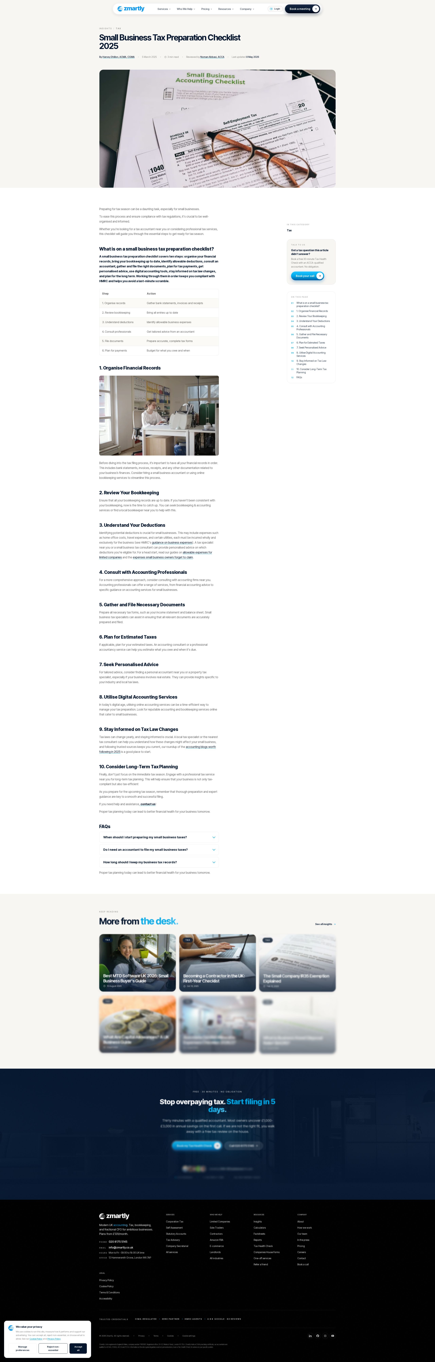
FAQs (299, 377)
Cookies (170, 1336)
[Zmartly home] (129, 9)
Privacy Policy (53, 1338)
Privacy (141, 1336)
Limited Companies (220, 1221)
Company (245, 9)
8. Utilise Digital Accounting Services (311, 354)
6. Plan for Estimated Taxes (311, 342)
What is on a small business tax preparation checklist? (312, 304)
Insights (105, 28)
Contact (301, 1258)
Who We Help (184, 9)
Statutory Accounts (176, 1233)
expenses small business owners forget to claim (163, 557)
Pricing (205, 9)
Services (163, 9)
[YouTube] (333, 1336)
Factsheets (259, 1233)
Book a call (303, 1264)
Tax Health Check (263, 1246)
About (300, 1221)
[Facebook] (318, 1336)
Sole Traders (216, 1227)
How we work (304, 1227)
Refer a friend (261, 1264)
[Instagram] (325, 1336)
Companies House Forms (267, 1252)
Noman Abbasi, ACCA (212, 56)
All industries (216, 1258)
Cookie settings (188, 1336)
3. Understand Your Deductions (313, 321)
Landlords (215, 1252)
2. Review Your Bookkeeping (312, 316)
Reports (258, 1239)
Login (277, 8)
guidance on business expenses (172, 542)
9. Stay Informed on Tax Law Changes (311, 362)
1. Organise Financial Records (312, 311)
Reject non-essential (53, 1348)
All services (172, 1252)
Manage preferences (22, 1348)
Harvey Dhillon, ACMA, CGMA (118, 56)
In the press (303, 1239)
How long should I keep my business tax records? (140, 862)
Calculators (260, 1227)
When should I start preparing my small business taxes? (145, 837)
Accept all (78, 1348)
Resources (224, 9)
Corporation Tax (174, 1221)
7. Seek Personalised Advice (311, 347)
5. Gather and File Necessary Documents (312, 336)
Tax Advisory (173, 1239)
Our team (302, 1233)
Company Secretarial (177, 1246)
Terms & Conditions (109, 1292)
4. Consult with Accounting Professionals (311, 328)
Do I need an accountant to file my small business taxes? (145, 849)
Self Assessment (174, 1227)
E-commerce (217, 1246)
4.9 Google (185, 1176)
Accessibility (105, 1298)
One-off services (262, 1258)
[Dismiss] (257, 1350)
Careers (301, 1252)
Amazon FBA (216, 1239)
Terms (155, 1336)
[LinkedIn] (310, 1336)
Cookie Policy (36, 1338)
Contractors (216, 1233)
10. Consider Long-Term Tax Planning (312, 371)
